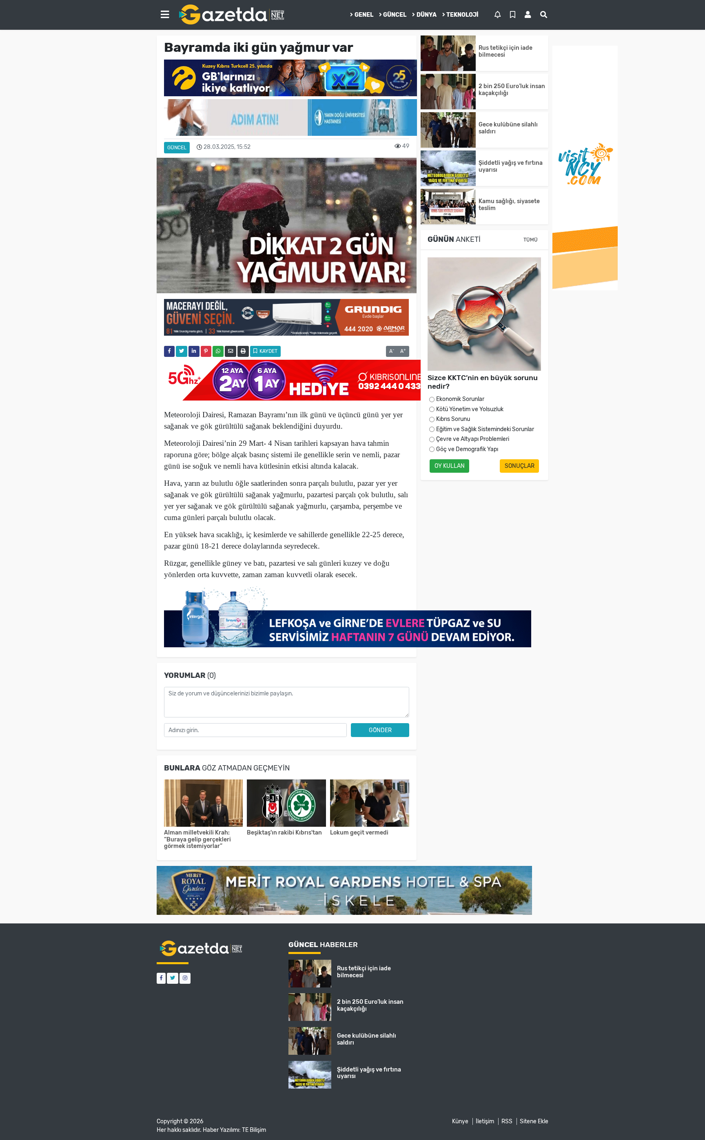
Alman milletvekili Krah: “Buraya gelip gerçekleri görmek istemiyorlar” (197, 839)
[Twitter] (172, 978)
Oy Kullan (450, 466)
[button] (165, 14)
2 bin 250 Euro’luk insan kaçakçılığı (512, 90)
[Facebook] (161, 978)
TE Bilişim (254, 1130)
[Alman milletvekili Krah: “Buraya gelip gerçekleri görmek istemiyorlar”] (203, 804)
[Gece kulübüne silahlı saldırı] (448, 130)
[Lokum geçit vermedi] (369, 804)
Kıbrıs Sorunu (453, 419)
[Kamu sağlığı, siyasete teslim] (448, 206)
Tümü (530, 240)
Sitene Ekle (534, 1121)
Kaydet (267, 351)
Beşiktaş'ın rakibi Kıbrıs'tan (284, 832)
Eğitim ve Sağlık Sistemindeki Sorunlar (485, 429)
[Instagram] (185, 978)
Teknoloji (462, 14)
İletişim (485, 1121)
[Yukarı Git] (683, 1119)
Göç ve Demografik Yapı (467, 449)
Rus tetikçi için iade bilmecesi (505, 51)
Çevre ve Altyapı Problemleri (472, 439)
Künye (460, 1121)
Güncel (394, 14)
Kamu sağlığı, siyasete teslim (509, 205)
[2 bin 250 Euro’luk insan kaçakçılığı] (448, 91)
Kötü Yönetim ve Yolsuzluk (469, 409)
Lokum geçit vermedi (359, 832)
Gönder (380, 730)
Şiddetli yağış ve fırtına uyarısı (511, 166)
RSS (506, 1121)
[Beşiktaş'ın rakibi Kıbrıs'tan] (286, 804)
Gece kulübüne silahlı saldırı (508, 128)
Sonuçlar (519, 466)
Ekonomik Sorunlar (460, 399)
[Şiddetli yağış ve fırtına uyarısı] (448, 168)
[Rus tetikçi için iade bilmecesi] (448, 53)
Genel (364, 14)
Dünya (427, 14)
